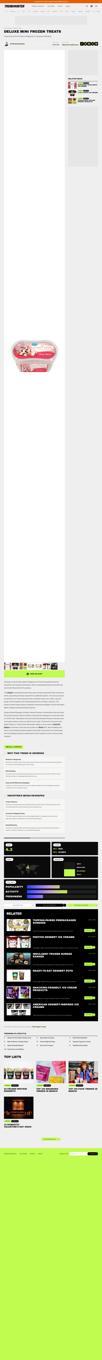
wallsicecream (74, 45)
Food (19, 28)
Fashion (80, 11)
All (6, 11)
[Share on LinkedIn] (85, 44)
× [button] (99, 1)
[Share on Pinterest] (96, 44)
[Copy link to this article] (82, 44)
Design (43, 11)
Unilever (10, 693)
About (68, 6)
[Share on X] (92, 44)
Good (66, 11)
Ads (48, 11)
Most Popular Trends (39, 1027)
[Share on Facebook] (89, 44)
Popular (12, 11)
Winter (41, 727)
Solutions (50, 6)
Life (29, 11)
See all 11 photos (13, 747)
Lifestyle (15, 28)
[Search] (87, 6)
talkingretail (65, 45)
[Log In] (91, 6)
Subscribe (92, 1153)
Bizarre (87, 11)
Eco (61, 11)
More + (98, 11)
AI (18, 11)
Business (55, 11)
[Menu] (96, 6)
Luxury (73, 11)
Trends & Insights (38, 6)
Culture (35, 11)
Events (60, 6)
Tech (23, 11)
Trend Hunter (7, 28)
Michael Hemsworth (18, 44)
